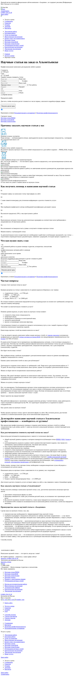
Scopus (3, 339)
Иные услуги (9, 50)
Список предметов (11, 616)
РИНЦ (58, 439)
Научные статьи (10, 40)
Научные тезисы (10, 577)
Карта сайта (8, 603)
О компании (9, 21)
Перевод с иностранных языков (15, 579)
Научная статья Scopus (12, 44)
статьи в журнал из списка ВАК (29, 337)
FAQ (6, 611)
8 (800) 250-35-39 (6, 12)
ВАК (63, 439)
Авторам (7, 26)
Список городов (10, 618)
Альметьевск (5, 11)
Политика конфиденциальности (15, 626)
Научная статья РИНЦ (8, 118)
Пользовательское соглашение (14, 628)
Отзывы (7, 25)
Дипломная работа (11, 31)
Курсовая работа (10, 33)
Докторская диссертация (13, 49)
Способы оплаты (10, 614)
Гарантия (8, 23)
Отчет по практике (11, 35)
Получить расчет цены (8, 106)
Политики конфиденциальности (47, 113)
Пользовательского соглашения (24, 113)
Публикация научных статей (14, 45)
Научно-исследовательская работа (16, 584)
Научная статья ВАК (11, 42)
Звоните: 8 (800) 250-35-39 (9, 558)
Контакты (8, 28)
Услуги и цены (9, 606)
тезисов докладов (53, 335)
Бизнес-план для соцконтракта (15, 38)
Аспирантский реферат (12, 587)
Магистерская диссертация (13, 37)
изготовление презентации (20, 462)
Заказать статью (6, 562)
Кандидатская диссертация (13, 47)
